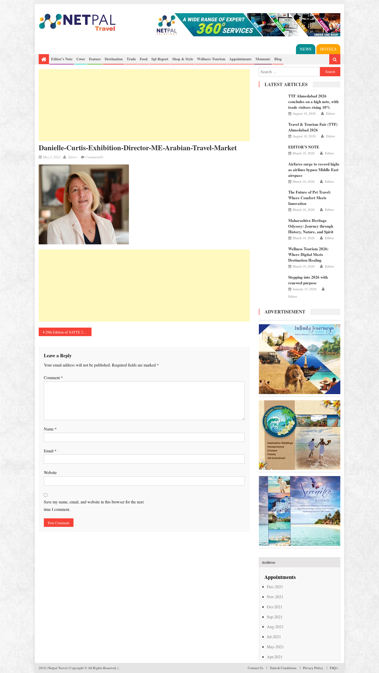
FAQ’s (334, 668)
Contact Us (255, 668)
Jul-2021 (274, 636)
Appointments (240, 59)
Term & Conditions (283, 668)
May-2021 (275, 646)
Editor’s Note (61, 59)
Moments (263, 59)
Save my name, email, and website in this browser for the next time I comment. (94, 505)
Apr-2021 (275, 656)
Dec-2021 (275, 586)
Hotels (328, 49)
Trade (131, 59)
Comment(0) (94, 157)
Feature (95, 59)
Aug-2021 (275, 626)
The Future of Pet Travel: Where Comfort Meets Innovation (309, 197)
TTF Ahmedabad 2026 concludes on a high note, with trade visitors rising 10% (313, 101)
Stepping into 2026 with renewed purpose (308, 280)
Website (50, 472)
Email (50, 450)
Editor (72, 157)
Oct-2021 (274, 606)
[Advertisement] (144, 105)
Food (143, 59)
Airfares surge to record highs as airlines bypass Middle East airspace (313, 169)
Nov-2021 (275, 596)
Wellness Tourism (211, 59)
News (305, 49)
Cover (80, 59)
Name (50, 428)
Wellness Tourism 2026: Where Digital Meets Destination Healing (308, 254)
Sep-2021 (275, 616)
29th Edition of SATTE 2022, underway (68, 332)
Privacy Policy (313, 668)
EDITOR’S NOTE (303, 147)
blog (278, 59)
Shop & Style (182, 59)
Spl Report (159, 59)
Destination (114, 59)
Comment (53, 377)
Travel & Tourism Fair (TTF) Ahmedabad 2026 (312, 127)
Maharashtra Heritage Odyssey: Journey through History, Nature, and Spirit (310, 226)
